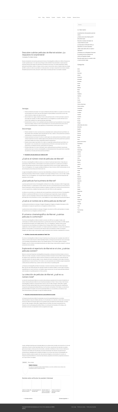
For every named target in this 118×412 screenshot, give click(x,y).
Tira (78, 207)
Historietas (79, 149)
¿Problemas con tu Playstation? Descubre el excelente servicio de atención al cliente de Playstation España (86, 54)
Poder (78, 170)
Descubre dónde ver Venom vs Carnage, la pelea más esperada (46, 391)
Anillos (78, 75)
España (79, 129)
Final (78, 139)
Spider (78, 189)
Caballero (79, 93)
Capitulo (79, 95)
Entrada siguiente (63, 398)
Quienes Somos (76, 17)
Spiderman (79, 191)
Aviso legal (73, 407)
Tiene (78, 205)
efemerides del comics (82, 125)
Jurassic (79, 156)
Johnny (79, 154)
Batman (79, 87)
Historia (79, 147)
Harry (78, 145)
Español (79, 131)
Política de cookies (81, 407)
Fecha (78, 137)
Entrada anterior (28, 398)
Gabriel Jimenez (33, 365)
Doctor (78, 118)
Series (78, 187)
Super (78, 197)
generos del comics (81, 141)
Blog (43, 17)
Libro (78, 158)
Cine (78, 98)
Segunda (79, 180)
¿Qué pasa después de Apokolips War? (36, 390)
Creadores (79, 110)
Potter (78, 172)
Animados (79, 79)
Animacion (79, 77)
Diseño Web (42, 407)
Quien (78, 174)
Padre (78, 166)
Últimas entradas (31, 362)
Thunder (79, 203)
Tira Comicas (80, 209)
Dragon (79, 122)
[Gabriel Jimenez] (25, 369)
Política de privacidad (91, 407)
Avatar (78, 85)
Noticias (48, 17)
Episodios (79, 127)
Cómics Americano (81, 104)
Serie (78, 185)
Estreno (79, 135)
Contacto (69, 17)
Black (78, 89)
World (78, 212)
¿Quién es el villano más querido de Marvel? (26, 390)
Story (78, 193)
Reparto (79, 178)
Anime (78, 83)
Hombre (79, 151)
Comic (78, 100)
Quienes (79, 176)
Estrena (79, 133)
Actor (78, 69)
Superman (79, 199)
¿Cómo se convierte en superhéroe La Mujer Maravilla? (56, 391)
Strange (79, 195)
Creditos (79, 112)
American (79, 73)
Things (78, 201)
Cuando (53, 17)
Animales (79, 81)
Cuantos (58, 17)
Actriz (78, 71)
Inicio (39, 17)
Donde (63, 17)
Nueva (78, 162)
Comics (79, 102)
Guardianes (79, 143)
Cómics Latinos (80, 106)
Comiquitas (25, 57)
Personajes (79, 168)
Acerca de (24, 362)
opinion (79, 164)
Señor (78, 183)
